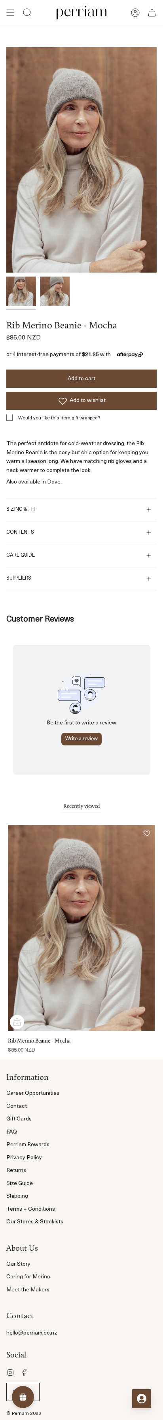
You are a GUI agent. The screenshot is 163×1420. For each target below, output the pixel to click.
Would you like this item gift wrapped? (59, 418)
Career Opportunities (32, 1093)
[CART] (152, 12)
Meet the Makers (27, 1290)
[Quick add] (17, 1022)
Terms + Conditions (30, 1209)
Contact (16, 1106)
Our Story (18, 1264)
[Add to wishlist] (146, 833)
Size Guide (19, 1184)
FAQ (11, 1132)
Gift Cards (19, 1119)
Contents (20, 532)
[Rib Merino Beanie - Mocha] (21, 291)
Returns (16, 1171)
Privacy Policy (24, 1158)
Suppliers (18, 578)
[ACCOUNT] (135, 12)
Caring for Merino (28, 1277)
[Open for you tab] (141, 1398)
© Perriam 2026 (23, 1413)
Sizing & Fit (21, 509)
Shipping (17, 1196)
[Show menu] (10, 12)
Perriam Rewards (27, 1145)
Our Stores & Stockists (34, 1222)
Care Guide (20, 555)
